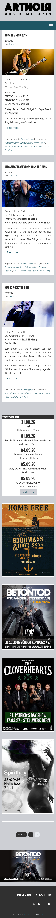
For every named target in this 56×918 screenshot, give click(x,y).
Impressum (24, 895)
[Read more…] (13, 127)
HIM (35, 393)
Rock (41, 146)
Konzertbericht (27, 139)
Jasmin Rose (10, 146)
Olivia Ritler (33, 146)
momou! (43, 914)
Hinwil (42, 143)
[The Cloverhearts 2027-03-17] (28, 730)
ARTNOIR (28, 914)
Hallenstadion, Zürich (28, 426)
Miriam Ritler (22, 146)
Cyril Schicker (25, 143)
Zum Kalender (28, 492)
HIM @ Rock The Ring (17, 287)
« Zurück (21, 834)
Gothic (30, 393)
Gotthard (8, 271)
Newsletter (43, 895)
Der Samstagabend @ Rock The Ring (26, 167)
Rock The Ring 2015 (16, 35)
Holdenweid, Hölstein (28, 454)
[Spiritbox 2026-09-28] (28, 812)
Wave (25, 397)
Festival (35, 143)
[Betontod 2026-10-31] (28, 648)
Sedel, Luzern (28, 468)
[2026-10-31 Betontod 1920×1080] (28, 881)
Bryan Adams (32, 267)
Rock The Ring (43, 271)
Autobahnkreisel (12, 143)
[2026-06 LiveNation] (28, 575)
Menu (51, 25)
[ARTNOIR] (28, 14)
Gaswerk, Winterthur (28, 482)
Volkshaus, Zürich (28, 440)
